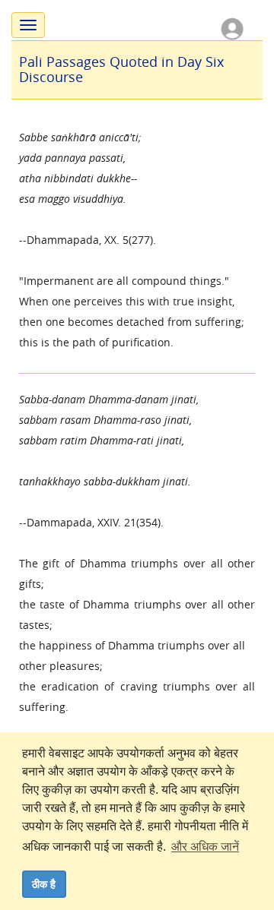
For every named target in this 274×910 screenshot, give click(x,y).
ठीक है (44, 884)
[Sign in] (232, 28)
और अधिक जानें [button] (205, 846)
